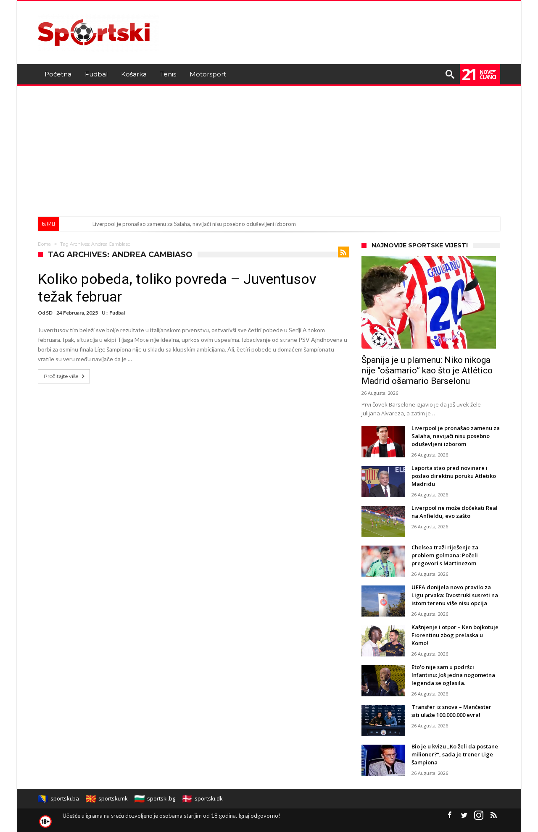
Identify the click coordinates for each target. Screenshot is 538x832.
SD (49, 313)
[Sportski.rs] (98, 14)
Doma (44, 244)
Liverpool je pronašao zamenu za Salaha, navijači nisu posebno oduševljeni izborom (194, 223)
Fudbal (117, 313)
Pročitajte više (61, 376)
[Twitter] (464, 815)
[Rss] (493, 815)
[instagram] (478, 815)
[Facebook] (449, 815)
